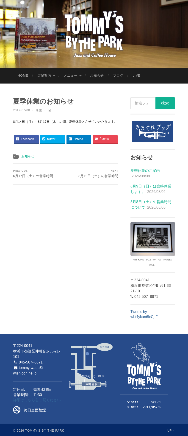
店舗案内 (44, 75)
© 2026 (18, 430)
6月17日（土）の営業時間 (33, 173)
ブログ (118, 75)
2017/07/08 (21, 110)
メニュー (70, 75)
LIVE (136, 75)
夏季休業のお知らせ (43, 101)
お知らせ (97, 75)
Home (23, 75)
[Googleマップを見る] (90, 366)
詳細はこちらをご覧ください (37, 400)
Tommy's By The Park (44, 430)
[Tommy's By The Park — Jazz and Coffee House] (94, 33)
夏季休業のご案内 (145, 171)
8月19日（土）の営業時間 (98, 173)
